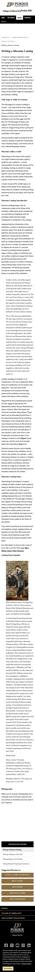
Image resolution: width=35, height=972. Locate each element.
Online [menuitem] (19, 17)
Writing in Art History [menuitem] (17, 844)
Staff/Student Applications (13, 918)
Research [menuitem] (27, 17)
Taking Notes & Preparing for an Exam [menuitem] (16, 864)
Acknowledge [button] (8, 968)
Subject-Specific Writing (19, 37)
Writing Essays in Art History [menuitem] (13, 859)
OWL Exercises (17, 899)
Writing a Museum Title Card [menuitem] (13, 854)
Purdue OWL (5, 37)
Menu (5, 22)
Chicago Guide (17, 893)
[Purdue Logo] (17, 5)
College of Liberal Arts (12, 10)
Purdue (4, 908)
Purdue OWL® (26, 10)
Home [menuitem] (3, 17)
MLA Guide (17, 881)
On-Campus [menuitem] (11, 17)
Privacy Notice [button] (26, 964)
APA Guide (17, 887)
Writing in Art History (7, 41)
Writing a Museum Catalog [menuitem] (12, 849)
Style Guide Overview (17, 875)
